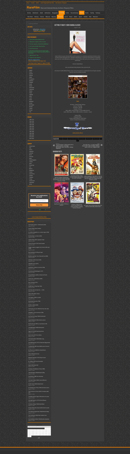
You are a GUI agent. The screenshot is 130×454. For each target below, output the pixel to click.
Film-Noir (30, 17)
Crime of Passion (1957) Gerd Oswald (36, 243)
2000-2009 (31, 135)
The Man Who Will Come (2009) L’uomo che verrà (38, 346)
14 (43, 431)
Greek (30, 84)
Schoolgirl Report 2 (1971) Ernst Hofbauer (37, 400)
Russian (30, 106)
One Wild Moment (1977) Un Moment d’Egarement (39, 342)
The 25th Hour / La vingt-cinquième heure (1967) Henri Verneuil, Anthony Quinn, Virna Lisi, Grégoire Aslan (91, 145)
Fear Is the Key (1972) (33, 282)
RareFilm (33, 7)
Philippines (31, 170)
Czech (30, 98)
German (31, 75)
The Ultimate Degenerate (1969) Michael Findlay (38, 411)
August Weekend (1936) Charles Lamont (36, 320)
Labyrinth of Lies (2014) (33, 263)
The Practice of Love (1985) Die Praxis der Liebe (38, 308)
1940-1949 (31, 124)
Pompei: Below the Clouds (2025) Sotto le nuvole (38, 407)
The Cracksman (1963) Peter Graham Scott (37, 415)
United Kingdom (32, 160)
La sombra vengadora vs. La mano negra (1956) (38, 232)
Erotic (87, 13)
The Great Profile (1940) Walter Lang (36, 338)
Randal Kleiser (96, 138)
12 (36, 431)
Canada (31, 161)
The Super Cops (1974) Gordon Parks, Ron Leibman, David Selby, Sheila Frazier (93, 206)
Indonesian (31, 87)
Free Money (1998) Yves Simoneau (35, 376)
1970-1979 (31, 129)
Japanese (31, 80)
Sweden (31, 175)
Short (70, 17)
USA (77, 140)
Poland (30, 172)
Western (95, 17)
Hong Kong (31, 165)
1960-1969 (31, 128)
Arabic (30, 92)
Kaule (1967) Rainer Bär (33, 365)
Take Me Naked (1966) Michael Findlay (36, 372)
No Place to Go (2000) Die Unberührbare (37, 350)
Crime (67, 13)
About (27, 2)
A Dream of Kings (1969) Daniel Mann (36, 404)
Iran (30, 166)
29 (46, 434)
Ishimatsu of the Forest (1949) (34, 259)
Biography (55, 13)
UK (100, 138)
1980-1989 (31, 131)
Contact (32, 2)
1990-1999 (31, 133)
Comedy (61, 12)
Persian (30, 110)
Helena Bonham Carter (72, 138)
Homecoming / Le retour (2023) (35, 236)
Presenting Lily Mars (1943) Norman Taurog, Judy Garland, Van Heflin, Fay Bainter (76, 177)
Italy (30, 147)
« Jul (39, 437)
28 (43, 434)
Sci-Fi (66, 17)
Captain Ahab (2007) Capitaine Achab (36, 239)
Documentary (74, 13)
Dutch (30, 96)
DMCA (37, 2)
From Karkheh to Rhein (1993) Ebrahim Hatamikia (38, 419)
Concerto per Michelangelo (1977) (35, 271)
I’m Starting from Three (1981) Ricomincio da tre (38, 387)
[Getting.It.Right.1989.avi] (77, 86)
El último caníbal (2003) (33, 305)
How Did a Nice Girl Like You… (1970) (36, 290)
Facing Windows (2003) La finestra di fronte (37, 274)
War (90, 17)
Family (92, 13)
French (30, 72)
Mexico (30, 168)
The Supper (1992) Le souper (34, 297)
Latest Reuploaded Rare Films (47, 2)
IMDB (77, 101)
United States (32, 146)
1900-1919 (31, 119)
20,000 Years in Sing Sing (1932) (35, 286)
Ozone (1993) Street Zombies (34, 228)
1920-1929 (31, 121)
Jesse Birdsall (88, 138)
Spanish (31, 73)
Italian (30, 77)
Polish (30, 99)
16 (49, 431)
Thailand (31, 177)
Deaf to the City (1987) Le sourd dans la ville (37, 323)
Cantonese (31, 89)
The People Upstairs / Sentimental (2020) (37, 224)
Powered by (35, 209)
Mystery (54, 17)
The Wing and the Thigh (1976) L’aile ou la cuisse (38, 396)
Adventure (35, 13)
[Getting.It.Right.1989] (77, 42)
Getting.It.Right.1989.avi (78, 132)
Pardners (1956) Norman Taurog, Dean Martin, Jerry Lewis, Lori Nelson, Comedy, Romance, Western (77, 206)
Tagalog (31, 94)
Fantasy (98, 13)
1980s (61, 138)
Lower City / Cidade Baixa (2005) (35, 278)
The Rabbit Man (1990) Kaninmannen (36, 327)
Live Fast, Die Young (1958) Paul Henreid (36, 316)
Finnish (30, 91)
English (30, 70)
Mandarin (31, 101)
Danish (30, 85)
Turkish (30, 108)
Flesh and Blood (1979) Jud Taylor (35, 252)
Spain (30, 163)
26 (36, 434)
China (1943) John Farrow (33, 353)
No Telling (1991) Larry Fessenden (35, 361)
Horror (42, 17)
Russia (30, 184)
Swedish (31, 82)
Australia (31, 153)
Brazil (30, 154)
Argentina (31, 151)
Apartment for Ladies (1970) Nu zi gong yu (61, 204)
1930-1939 (31, 122)
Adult (41, 13)
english (65, 138)
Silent (75, 17)
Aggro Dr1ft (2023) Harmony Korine (36, 331)
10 (29, 431)
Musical (48, 17)
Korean (30, 103)
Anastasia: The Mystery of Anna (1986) (36, 368)
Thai (30, 111)
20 (39, 433)
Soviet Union (32, 180)
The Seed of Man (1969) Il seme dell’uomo (37, 380)
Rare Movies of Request (61, 2)
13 (39, 431)
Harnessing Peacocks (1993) (34, 301)
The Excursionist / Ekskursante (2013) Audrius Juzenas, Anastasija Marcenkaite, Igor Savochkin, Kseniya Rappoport (64, 146)
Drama (82, 12)
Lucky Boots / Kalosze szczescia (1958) (36, 267)
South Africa (32, 173)
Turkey (30, 179)
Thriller (85, 17)
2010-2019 (31, 136)
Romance (60, 16)
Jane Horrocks (82, 138)
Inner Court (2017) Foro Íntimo (35, 335)
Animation (47, 13)
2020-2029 (31, 138)
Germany (31, 156)
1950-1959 (31, 126)
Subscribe (39, 205)
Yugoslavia (31, 182)
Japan (30, 158)
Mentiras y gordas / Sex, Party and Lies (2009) (38, 256)
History (36, 17)
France (30, 149)
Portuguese (31, 79)
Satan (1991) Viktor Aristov (34, 293)
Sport (80, 17)
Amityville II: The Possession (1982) (35, 312)
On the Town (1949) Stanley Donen (35, 383)
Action (29, 13)
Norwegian (31, 104)
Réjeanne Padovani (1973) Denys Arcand (37, 357)
